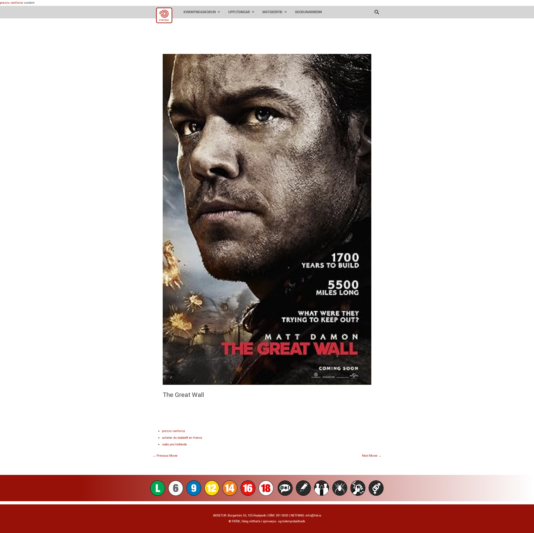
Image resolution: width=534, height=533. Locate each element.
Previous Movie (165, 456)
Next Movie (371, 456)
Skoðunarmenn (308, 12)
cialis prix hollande (174, 444)
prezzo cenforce (11, 3)
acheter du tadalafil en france (182, 438)
